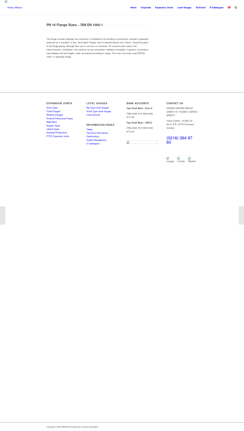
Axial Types (52, 107)
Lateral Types (52, 129)
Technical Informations (97, 132)
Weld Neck (51, 121)
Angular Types (53, 125)
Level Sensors (93, 114)
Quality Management (96, 140)
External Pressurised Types (59, 118)
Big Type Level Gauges (97, 107)
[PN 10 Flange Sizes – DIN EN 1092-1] (2, 215)
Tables (89, 129)
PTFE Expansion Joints (57, 136)
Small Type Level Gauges (98, 111)
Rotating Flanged (54, 114)
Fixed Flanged (53, 111)
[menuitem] (133, 7)
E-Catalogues (92, 143)
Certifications (92, 136)
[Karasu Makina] (13, 7)
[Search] (236, 7)
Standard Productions (56, 132)
